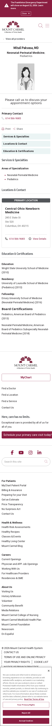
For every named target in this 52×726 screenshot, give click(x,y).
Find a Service (9, 401)
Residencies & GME (12, 578)
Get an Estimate (10, 499)
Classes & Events (11, 536)
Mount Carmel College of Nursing (20, 615)
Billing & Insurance (12, 490)
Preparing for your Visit (14, 494)
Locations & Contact (15, 143)
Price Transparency (12, 504)
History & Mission (11, 596)
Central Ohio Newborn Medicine (22, 210)
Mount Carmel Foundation (16, 624)
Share (19, 128)
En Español (8, 633)
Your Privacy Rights (17, 661)
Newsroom (8, 629)
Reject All (26, 713)
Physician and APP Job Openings (20, 564)
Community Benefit (12, 605)
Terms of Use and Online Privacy (24, 657)
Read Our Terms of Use (34, 699)
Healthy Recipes (11, 531)
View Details (39, 238)
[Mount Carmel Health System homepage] (13, 32)
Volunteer (7, 600)
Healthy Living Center (13, 541)
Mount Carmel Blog (12, 545)
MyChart (26, 377)
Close (24, 13)
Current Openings (11, 559)
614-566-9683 (13, 118)
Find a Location (10, 394)
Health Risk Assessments (16, 527)
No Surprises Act (11, 509)
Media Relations (10, 610)
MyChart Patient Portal (14, 485)
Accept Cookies (26, 721)
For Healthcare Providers (15, 573)
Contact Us (8, 407)
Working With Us (11, 568)
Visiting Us (7, 591)
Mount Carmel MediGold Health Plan (21, 619)
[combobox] (26, 461)
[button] (47, 24)
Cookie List (41, 661)
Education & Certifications (18, 151)
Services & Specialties (16, 136)
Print (8, 128)
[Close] (49, 671)
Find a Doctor (9, 388)
